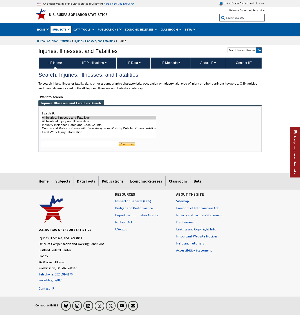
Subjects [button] (59, 29)
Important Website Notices (197, 236)
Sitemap (182, 201)
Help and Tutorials (190, 243)
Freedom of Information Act (197, 208)
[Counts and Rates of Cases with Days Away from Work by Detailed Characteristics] (99, 128)
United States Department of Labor (244, 3)
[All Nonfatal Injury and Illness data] (99, 121)
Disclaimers (185, 222)
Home (44, 181)
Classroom (178, 181)
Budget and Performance (134, 208)
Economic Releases (146, 181)
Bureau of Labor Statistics (54, 41)
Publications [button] (108, 29)
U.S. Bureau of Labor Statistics (78, 14)
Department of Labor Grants (136, 215)
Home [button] (41, 29)
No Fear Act (123, 222)
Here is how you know (117, 3)
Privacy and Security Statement (199, 215)
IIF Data (132, 63)
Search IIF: (48, 113)
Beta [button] (188, 29)
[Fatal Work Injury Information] (99, 132)
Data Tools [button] (82, 29)
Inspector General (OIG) (133, 201)
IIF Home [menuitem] (55, 63)
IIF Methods (169, 63)
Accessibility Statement (194, 250)
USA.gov (121, 229)
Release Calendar (240, 10)
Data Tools (86, 181)
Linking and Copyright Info (196, 229)
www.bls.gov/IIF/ (50, 280)
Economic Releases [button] (139, 29)
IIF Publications (93, 63)
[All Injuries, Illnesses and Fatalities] (99, 118)
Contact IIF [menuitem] (244, 63)
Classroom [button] (170, 29)
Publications (112, 181)
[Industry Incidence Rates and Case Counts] (99, 125)
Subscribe (259, 10)
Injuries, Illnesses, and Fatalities (94, 41)
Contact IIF (46, 288)
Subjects (62, 181)
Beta (198, 181)
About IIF (206, 63)
